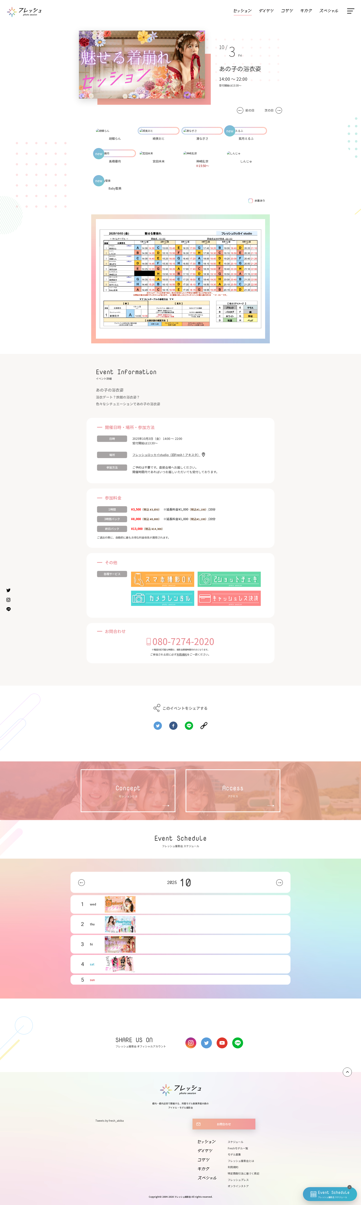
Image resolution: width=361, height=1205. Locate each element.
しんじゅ (246, 161)
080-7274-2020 (183, 641)
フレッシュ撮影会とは (241, 1161)
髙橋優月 (115, 161)
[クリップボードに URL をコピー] (203, 724)
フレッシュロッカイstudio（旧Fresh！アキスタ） (166, 454)
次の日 (269, 110)
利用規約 (182, 654)
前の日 (249, 110)
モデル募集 (234, 1154)
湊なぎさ (202, 138)
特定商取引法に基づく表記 (243, 1173)
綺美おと (159, 138)
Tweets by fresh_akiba (109, 1120)
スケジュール (235, 1142)
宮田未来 (159, 161)
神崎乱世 (202, 161)
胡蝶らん (115, 138)
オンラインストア (238, 1186)
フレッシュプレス (238, 1180)
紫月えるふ (246, 138)
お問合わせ (224, 1124)
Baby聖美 (114, 188)
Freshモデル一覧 (238, 1148)
